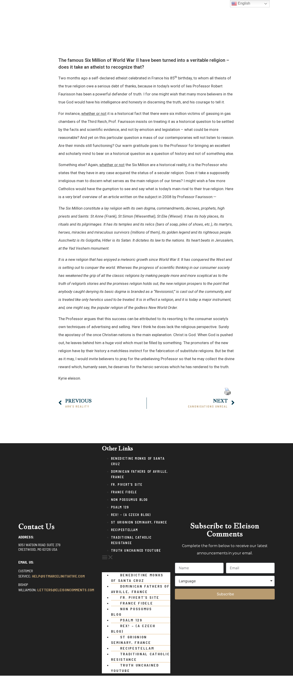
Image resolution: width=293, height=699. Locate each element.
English (243, 3)
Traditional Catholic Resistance (140, 656)
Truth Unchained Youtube (136, 550)
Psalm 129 (120, 507)
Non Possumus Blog (129, 500)
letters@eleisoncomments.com (65, 590)
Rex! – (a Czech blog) (131, 515)
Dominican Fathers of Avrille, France (140, 589)
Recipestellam (124, 530)
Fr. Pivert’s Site (126, 484)
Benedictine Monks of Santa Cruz (137, 578)
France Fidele (124, 492)
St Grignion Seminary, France (139, 522)
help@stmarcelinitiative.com (58, 576)
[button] (136, 557)
